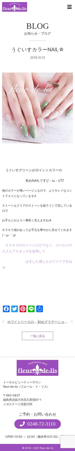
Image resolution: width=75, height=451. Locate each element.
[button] (37, 424)
